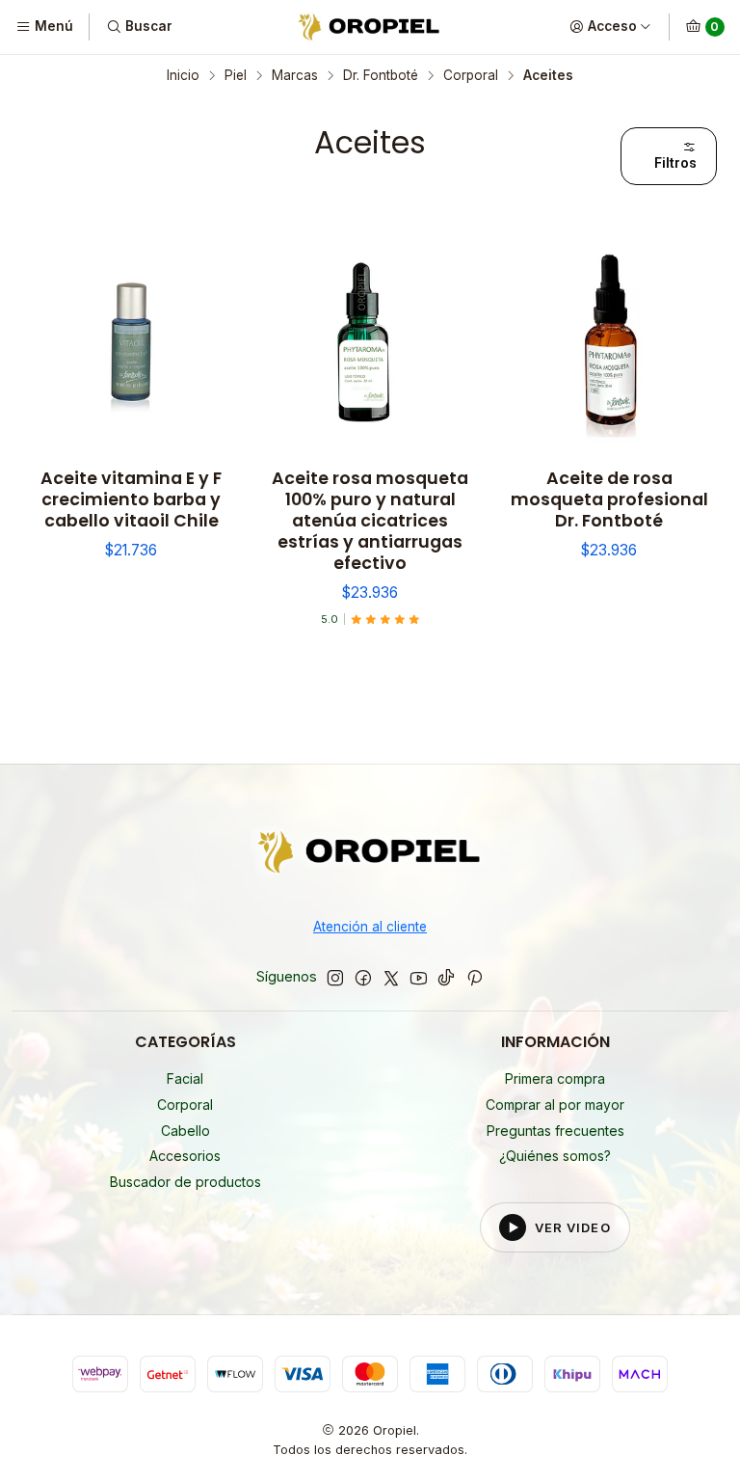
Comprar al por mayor (555, 1104)
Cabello (185, 1130)
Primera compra (555, 1078)
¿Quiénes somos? (555, 1155)
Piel (236, 76)
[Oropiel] (370, 855)
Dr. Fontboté (380, 76)
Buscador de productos (185, 1181)
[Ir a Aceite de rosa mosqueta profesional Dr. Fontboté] (609, 343)
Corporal (470, 76)
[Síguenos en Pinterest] (474, 977)
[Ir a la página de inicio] (370, 27)
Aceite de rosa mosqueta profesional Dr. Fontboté (609, 499)
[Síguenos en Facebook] (363, 977)
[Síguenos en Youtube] (419, 977)
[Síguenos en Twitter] (391, 977)
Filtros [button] (675, 163)
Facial (185, 1078)
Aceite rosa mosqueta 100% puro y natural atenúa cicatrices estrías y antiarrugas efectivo (370, 521)
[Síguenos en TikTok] (446, 977)
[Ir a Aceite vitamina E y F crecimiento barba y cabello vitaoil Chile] (131, 343)
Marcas (295, 76)
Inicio (183, 76)
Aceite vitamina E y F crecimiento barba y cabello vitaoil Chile (131, 499)
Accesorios (185, 1155)
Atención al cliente (370, 926)
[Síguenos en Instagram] (335, 977)
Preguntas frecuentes (555, 1130)
